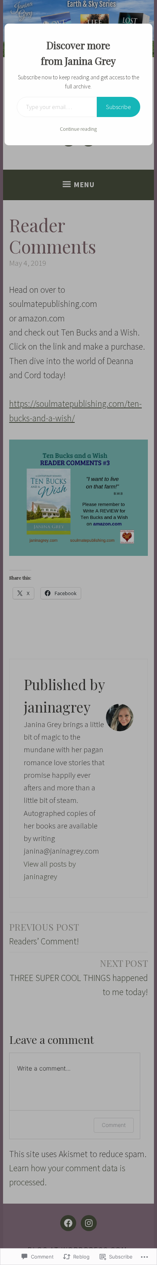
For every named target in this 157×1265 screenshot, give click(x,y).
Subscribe (118, 107)
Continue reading (78, 128)
